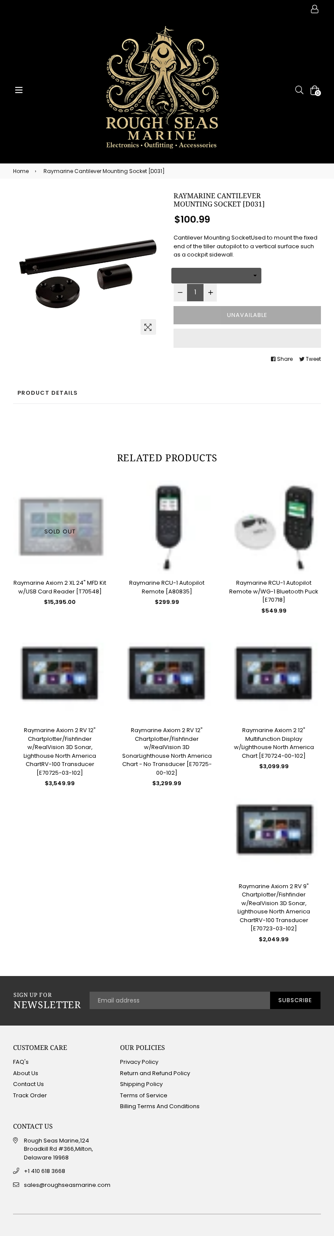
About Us (25, 1073)
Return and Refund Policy (155, 1073)
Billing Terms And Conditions (160, 1106)
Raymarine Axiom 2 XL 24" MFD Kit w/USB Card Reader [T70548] (59, 587)
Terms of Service (143, 1095)
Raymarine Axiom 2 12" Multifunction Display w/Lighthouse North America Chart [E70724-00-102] (274, 743)
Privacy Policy (139, 1062)
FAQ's (21, 1062)
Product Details (47, 393)
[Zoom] (148, 327)
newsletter (47, 1001)
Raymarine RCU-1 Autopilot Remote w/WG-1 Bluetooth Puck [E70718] (273, 591)
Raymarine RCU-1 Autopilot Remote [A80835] (166, 587)
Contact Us (28, 1084)
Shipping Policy (141, 1084)
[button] (247, 338)
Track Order (30, 1095)
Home (21, 171)
